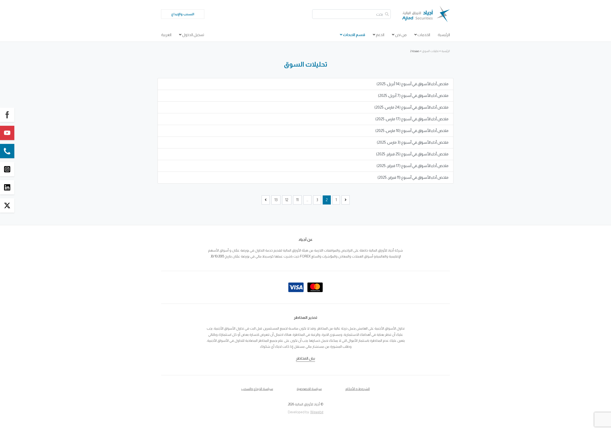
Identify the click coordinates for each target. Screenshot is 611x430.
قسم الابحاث (353, 35)
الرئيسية (444, 35)
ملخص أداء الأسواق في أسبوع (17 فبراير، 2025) (412, 166)
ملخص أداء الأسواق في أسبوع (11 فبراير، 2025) (413, 177)
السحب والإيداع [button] (182, 14)
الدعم (379, 35)
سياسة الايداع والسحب (257, 389)
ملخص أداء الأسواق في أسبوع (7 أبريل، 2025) (413, 96)
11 (297, 200)
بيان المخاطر (305, 358)
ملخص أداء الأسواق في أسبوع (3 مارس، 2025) (412, 142)
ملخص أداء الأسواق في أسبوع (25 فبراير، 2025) (412, 154)
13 (275, 200)
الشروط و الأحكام (357, 389)
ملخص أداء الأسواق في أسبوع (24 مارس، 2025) (411, 107)
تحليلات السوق (430, 51)
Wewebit (316, 412)
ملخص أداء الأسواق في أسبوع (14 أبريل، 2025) (412, 84)
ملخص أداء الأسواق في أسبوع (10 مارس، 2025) (411, 131)
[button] (7, 115)
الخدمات (423, 35)
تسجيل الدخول (192, 35)
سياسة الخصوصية (309, 389)
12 (286, 200)
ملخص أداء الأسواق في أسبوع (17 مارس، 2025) (411, 119)
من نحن (400, 35)
